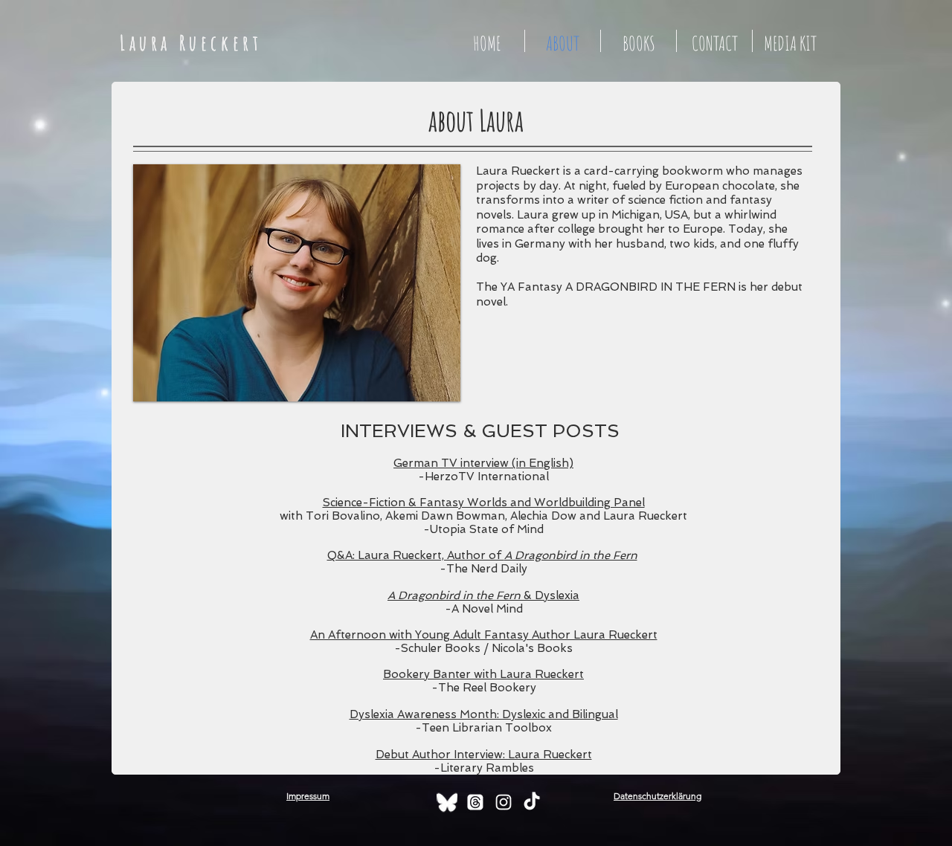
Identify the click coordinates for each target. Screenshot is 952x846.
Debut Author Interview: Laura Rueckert (484, 754)
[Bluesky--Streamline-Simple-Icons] (447, 802)
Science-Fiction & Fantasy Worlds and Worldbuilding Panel (484, 502)
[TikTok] (531, 802)
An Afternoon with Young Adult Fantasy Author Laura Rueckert (483, 635)
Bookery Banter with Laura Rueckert (483, 674)
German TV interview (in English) (483, 463)
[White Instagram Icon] (503, 802)
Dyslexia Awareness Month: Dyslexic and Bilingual (484, 714)
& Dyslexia (483, 595)
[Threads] (475, 802)
